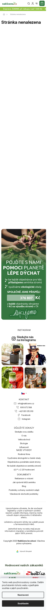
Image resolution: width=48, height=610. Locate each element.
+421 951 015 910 (26, 411)
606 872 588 (26, 407)
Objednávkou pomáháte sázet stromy (24, 462)
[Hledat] (28, 3)
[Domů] (4, 14)
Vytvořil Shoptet (26, 551)
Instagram (26, 419)
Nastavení (23, 595)
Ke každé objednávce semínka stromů (24, 466)
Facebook (26, 415)
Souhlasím (23, 603)
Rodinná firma (24, 454)
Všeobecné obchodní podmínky (24, 494)
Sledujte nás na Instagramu (26, 338)
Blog (24, 486)
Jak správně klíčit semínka (24, 482)
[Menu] (36, 3)
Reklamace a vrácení (24, 478)
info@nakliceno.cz (26, 403)
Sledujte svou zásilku (24, 432)
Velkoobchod (24, 439)
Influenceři (24, 447)
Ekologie (24, 443)
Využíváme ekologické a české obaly (24, 458)
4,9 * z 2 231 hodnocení (24, 470)
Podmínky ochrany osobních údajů (24, 490)
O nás (24, 435)
